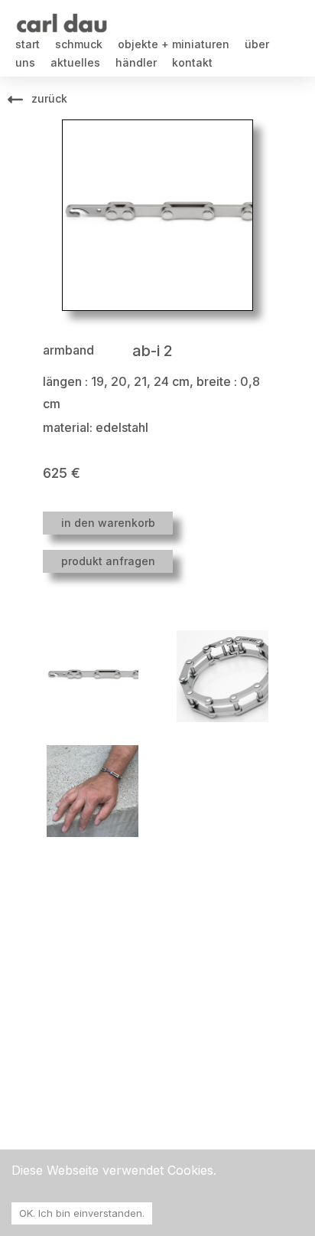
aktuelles (75, 62)
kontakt (192, 62)
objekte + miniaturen (173, 44)
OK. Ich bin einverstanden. (82, 1213)
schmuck (78, 44)
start (27, 44)
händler (136, 62)
